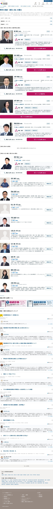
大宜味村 (9, 474)
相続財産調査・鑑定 (40, 482)
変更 (51, 18)
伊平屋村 (34, 474)
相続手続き (3, 484)
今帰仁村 (15, 474)
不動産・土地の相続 (8, 481)
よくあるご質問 (7, 501)
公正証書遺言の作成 (5, 482)
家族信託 (46, 482)
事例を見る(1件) (28, 62)
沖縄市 (20, 160)
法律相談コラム (7, 498)
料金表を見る (27, 39)
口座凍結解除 (27, 482)
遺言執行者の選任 (12, 482)
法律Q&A (5, 496)
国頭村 (6, 474)
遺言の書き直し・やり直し (22, 481)
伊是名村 (38, 474)
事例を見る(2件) (28, 130)
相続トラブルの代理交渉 (20, 482)
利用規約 (23, 496)
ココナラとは (6, 499)
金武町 (28, 474)
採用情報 (40, 496)
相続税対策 (8, 484)
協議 (14, 481)
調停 (16, 481)
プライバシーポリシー (26, 498)
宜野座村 (24, 474)
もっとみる (26, 466)
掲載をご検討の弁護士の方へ (27, 501)
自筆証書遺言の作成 (40, 481)
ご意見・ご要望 (24, 494)
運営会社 (40, 494)
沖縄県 (17, 160)
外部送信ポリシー (25, 499)
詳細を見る (49, 183)
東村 (16, 80)
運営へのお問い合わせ (8, 503)
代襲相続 (3, 481)
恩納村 (21, 474)
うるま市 (17, 207)
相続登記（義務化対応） (15, 484)
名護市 (16, 181)
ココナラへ (3, 1)
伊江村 (31, 474)
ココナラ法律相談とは (8, 494)
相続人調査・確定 (34, 482)
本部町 (18, 474)
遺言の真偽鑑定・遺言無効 (32, 481)
